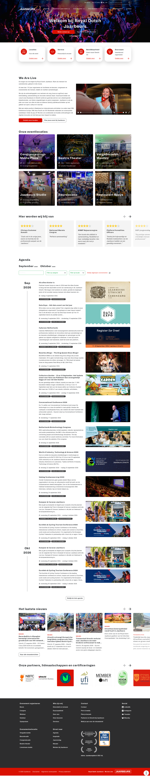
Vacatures (87, 2)
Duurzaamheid (58, 710)
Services (56, 721)
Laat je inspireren (75, 35)
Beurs (22, 707)
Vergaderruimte (25, 733)
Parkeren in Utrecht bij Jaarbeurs (92, 718)
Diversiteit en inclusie (60, 707)
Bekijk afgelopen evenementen (97, 273)
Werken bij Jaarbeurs (60, 747)
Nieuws (55, 743)
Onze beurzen (92, 8)
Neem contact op (64, 32)
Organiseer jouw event (60, 8)
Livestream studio (26, 747)
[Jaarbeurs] (123, 771)
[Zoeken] (129, 2)
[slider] (94, 112)
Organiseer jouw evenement (86, 32)
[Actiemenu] (146, 773)
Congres (23, 710)
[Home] (27, 9)
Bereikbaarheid (118, 8)
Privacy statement (64, 771)
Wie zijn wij (58, 703)
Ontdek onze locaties (30, 120)
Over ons (104, 8)
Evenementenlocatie (28, 729)
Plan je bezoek (86, 714)
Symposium (24, 721)
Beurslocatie (24, 736)
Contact (128, 8)
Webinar (23, 714)
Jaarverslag (57, 740)
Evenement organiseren (30, 703)
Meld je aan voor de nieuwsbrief (92, 721)
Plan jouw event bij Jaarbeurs (54, 120)
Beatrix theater (25, 743)
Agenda (46, 8)
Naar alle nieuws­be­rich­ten (29, 654)
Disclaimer (36, 771)
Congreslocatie (25, 740)
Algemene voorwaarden (49, 771)
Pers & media (96, 2)
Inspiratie (56, 736)
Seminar (23, 718)
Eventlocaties (78, 8)
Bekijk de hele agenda (75, 598)
